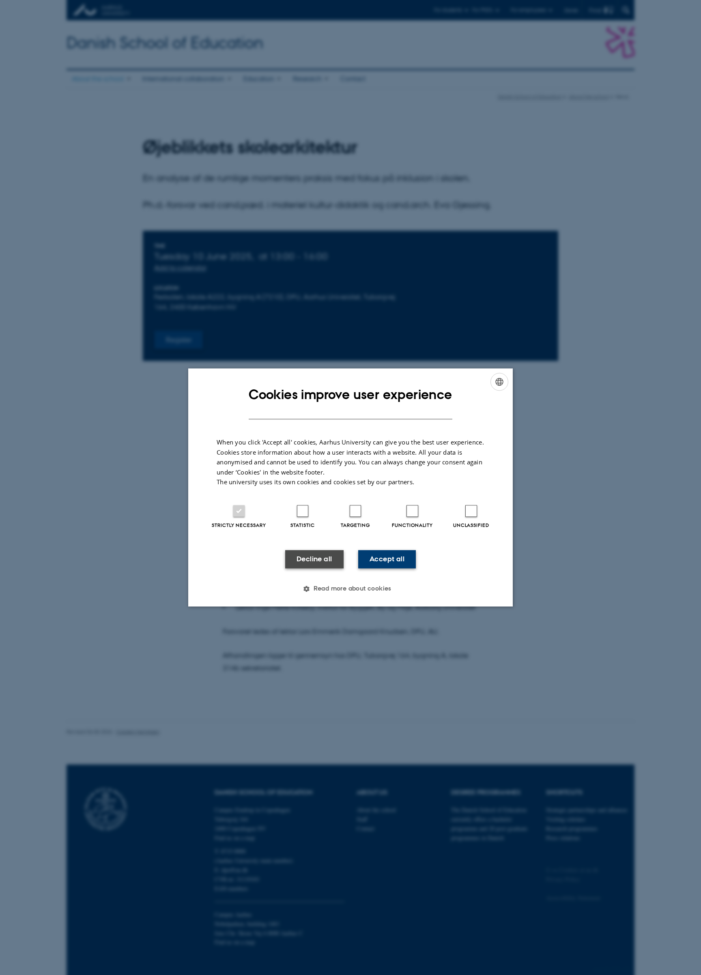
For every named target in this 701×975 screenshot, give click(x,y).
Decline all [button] (314, 558)
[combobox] (499, 382)
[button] (350, 589)
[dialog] (350, 487)
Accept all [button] (387, 558)
